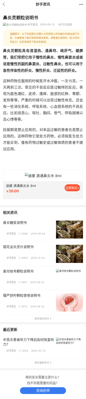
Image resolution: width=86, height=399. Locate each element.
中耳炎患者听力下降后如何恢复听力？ (28, 342)
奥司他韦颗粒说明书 (18, 271)
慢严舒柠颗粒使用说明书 (21, 296)
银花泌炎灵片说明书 (18, 247)
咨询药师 (43, 391)
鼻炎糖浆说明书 (15, 223)
